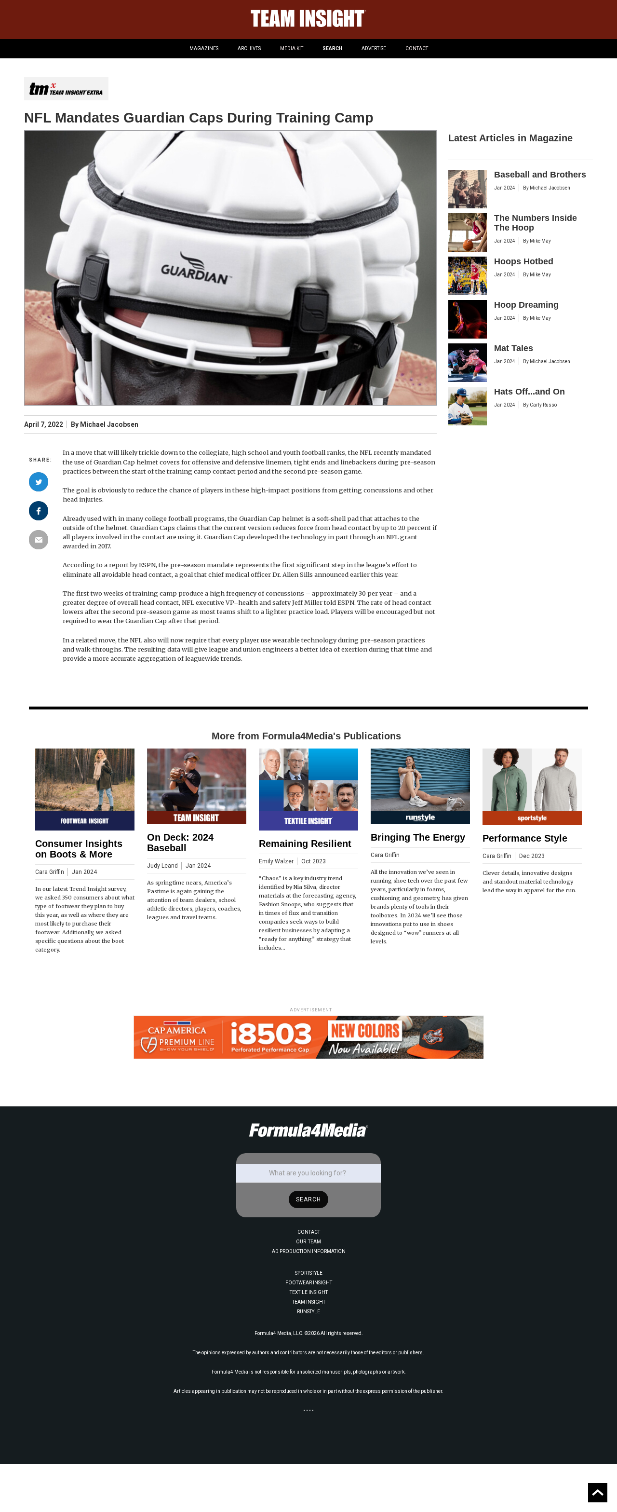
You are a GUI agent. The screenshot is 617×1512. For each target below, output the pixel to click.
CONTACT (416, 48)
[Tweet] (38, 481)
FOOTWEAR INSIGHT (308, 1282)
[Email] (38, 539)
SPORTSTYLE (308, 1273)
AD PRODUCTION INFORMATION (309, 1251)
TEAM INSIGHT (308, 1302)
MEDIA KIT (291, 48)
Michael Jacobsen (109, 425)
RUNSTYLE (308, 1311)
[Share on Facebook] (38, 510)
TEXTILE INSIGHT (309, 1292)
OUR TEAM (308, 1241)
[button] (204, 48)
